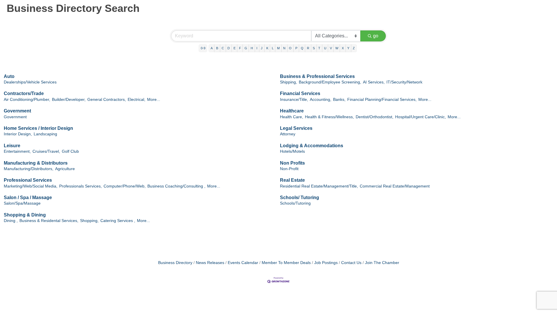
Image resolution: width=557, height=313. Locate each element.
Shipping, (288, 82)
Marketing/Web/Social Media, (30, 186)
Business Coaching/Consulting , (176, 186)
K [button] (267, 48)
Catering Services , (117, 221)
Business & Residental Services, (48, 221)
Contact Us (351, 263)
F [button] (240, 48)
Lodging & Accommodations (311, 145)
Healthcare (292, 110)
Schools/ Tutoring (299, 197)
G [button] (246, 48)
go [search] (375, 35)
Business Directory (175, 263)
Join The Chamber (382, 263)
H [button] (252, 48)
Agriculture (65, 169)
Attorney (287, 134)
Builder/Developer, (69, 99)
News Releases (210, 263)
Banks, (339, 99)
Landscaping (45, 134)
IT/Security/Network (404, 82)
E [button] (235, 48)
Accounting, (320, 99)
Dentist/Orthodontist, (374, 117)
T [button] (319, 48)
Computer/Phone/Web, (125, 186)
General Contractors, (106, 99)
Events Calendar (243, 263)
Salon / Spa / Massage (28, 197)
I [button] (256, 48)
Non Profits (292, 163)
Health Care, (291, 117)
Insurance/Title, (294, 99)
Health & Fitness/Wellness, (329, 117)
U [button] (325, 48)
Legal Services (296, 128)
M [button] (278, 48)
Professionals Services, (80, 186)
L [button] (273, 48)
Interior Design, (18, 134)
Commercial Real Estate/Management (395, 186)
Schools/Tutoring (295, 203)
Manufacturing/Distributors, (28, 169)
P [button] (296, 48)
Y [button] (348, 48)
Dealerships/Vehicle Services (30, 82)
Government (17, 110)
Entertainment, (17, 151)
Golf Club (70, 151)
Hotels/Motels (292, 151)
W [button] (336, 48)
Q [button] (302, 48)
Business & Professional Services (317, 76)
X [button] (343, 48)
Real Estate (292, 180)
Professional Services (28, 180)
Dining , (11, 221)
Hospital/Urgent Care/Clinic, (420, 117)
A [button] (212, 48)
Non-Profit (289, 169)
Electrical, (136, 99)
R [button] (308, 48)
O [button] (290, 48)
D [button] (228, 48)
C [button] (223, 48)
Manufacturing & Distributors (36, 163)
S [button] (314, 48)
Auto (9, 76)
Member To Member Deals (286, 263)
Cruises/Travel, (46, 151)
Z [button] (354, 48)
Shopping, (89, 221)
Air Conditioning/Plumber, (27, 99)
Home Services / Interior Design (38, 128)
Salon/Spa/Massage (22, 203)
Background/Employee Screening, (330, 82)
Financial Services (300, 93)
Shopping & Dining (25, 214)
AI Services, (374, 82)
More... (153, 99)
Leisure (12, 145)
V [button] (331, 48)
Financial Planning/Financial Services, (382, 99)
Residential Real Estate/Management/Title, (319, 186)
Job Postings (326, 263)
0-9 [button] (203, 48)
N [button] (284, 48)
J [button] (262, 48)
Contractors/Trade (24, 93)
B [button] (217, 48)
